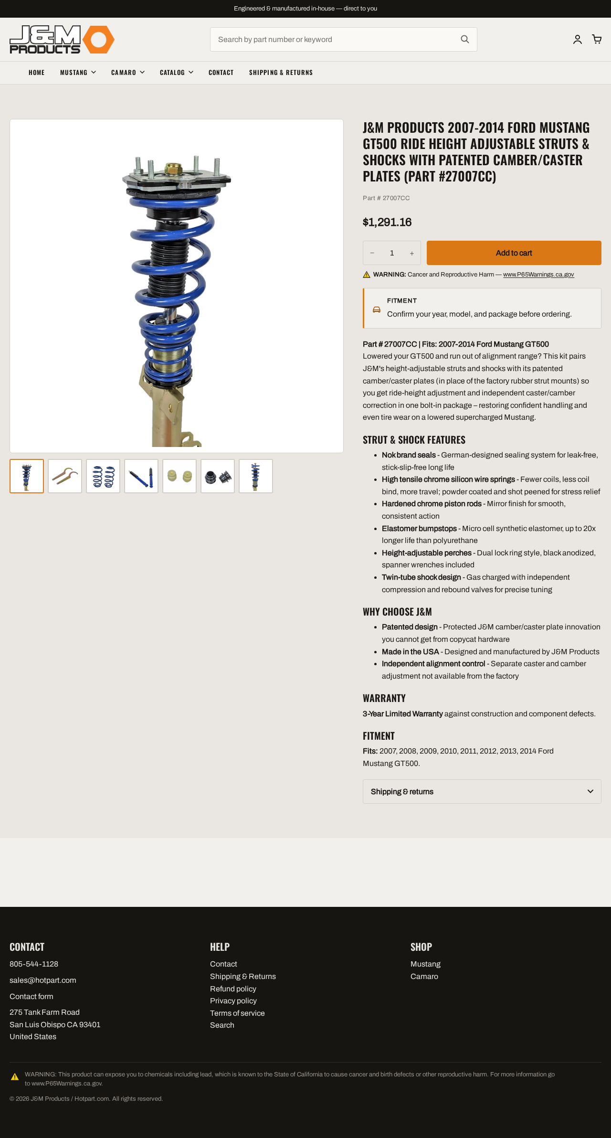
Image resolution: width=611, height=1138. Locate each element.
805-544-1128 (34, 964)
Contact (221, 72)
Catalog (172, 72)
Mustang (73, 72)
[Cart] (596, 39)
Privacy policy (233, 1001)
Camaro (123, 72)
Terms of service (237, 1013)
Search (222, 1025)
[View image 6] (217, 476)
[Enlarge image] (177, 286)
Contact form (31, 996)
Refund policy (233, 989)
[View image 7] (256, 476)
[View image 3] (103, 476)
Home (37, 72)
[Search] (465, 40)
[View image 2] (65, 476)
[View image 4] (141, 476)
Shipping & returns (402, 791)
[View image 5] (179, 476)
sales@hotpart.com (43, 980)
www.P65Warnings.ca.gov (538, 274)
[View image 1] (27, 476)
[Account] (577, 39)
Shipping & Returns (281, 72)
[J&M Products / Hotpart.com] (62, 39)
